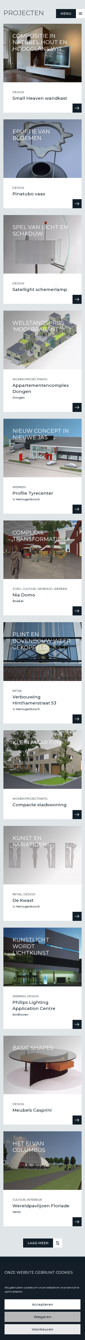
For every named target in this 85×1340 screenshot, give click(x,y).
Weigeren (42, 1317)
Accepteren (42, 1304)
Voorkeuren (42, 1329)
